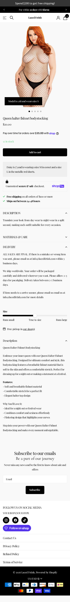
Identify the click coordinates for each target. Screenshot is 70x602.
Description (10, 340)
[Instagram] (6, 520)
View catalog (5, 17)
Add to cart (35, 152)
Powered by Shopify (46, 572)
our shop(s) (29, 329)
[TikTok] (24, 520)
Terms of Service (13, 562)
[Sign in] (58, 18)
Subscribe (35, 490)
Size (5, 311)
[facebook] (15, 520)
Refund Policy (11, 554)
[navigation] (4, 10)
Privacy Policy (11, 546)
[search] (11, 18)
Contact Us (9, 538)
